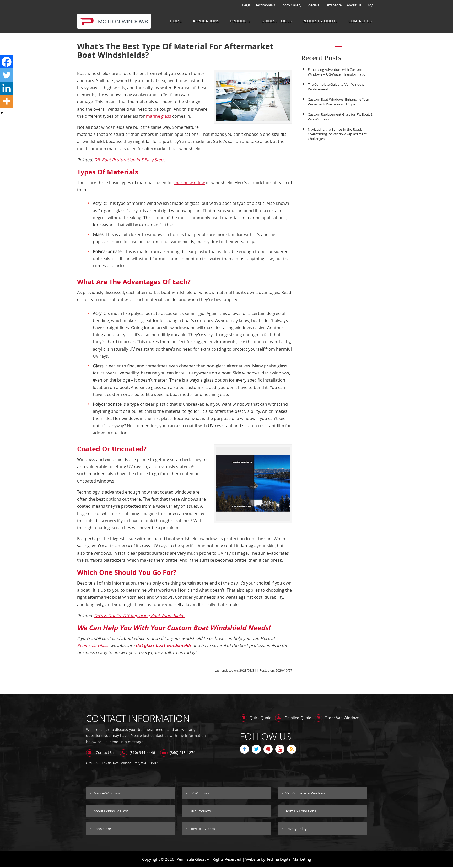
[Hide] (2, 113)
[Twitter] (6, 75)
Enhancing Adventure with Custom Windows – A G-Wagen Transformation (338, 72)
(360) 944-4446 (141, 752)
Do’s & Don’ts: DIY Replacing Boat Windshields (139, 615)
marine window (189, 182)
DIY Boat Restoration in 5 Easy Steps (129, 160)
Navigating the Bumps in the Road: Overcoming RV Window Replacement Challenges (337, 134)
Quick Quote (260, 717)
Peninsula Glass (92, 645)
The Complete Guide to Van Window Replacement (336, 87)
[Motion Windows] (114, 26)
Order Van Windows (341, 717)
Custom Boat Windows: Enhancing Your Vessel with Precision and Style (338, 101)
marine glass (158, 116)
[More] (6, 101)
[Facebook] (6, 61)
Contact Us (105, 752)
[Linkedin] (6, 88)
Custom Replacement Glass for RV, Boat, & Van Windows (340, 116)
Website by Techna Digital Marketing (278, 859)
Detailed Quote (297, 717)
